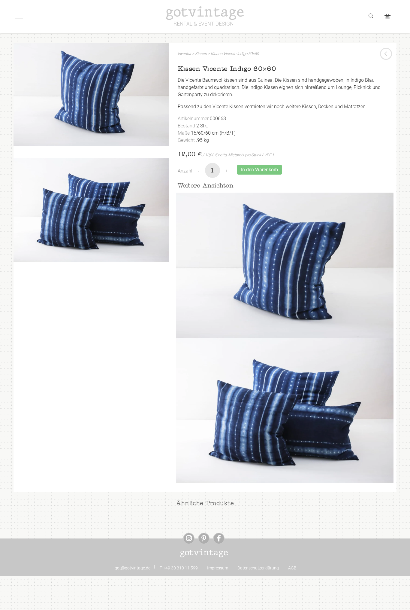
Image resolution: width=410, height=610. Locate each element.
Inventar (184, 53)
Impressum (217, 568)
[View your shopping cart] (390, 15)
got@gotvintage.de (132, 568)
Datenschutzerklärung (258, 568)
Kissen (201, 53)
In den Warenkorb (259, 169)
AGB (292, 568)
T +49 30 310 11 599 (179, 568)
